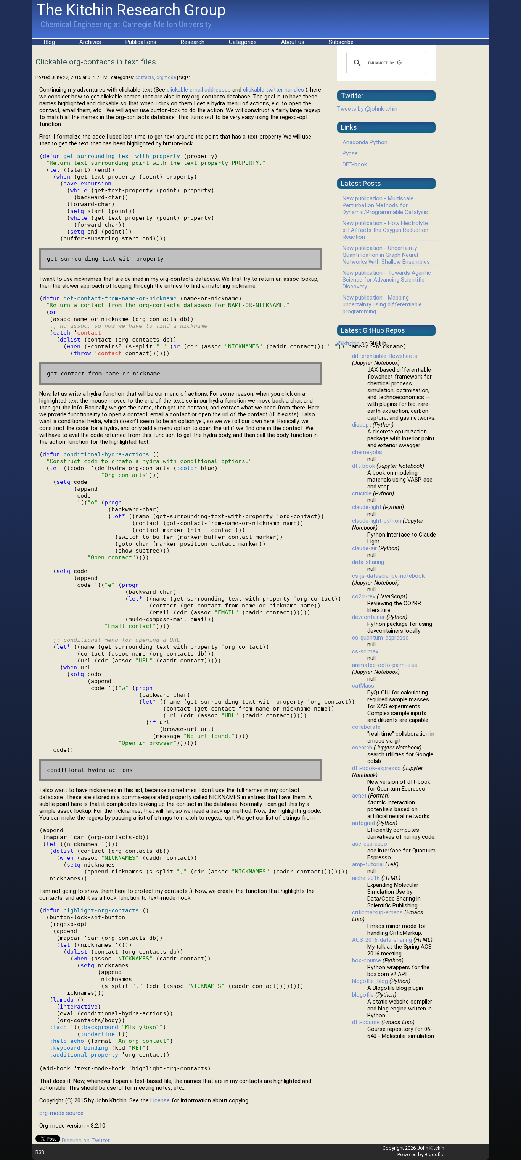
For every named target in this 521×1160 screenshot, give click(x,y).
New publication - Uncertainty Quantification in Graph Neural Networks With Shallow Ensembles (386, 255)
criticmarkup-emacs (377, 912)
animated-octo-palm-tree (384, 665)
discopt (361, 424)
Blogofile (434, 1154)
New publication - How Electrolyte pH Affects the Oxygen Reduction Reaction (385, 230)
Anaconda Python (365, 142)
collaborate (366, 726)
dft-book (363, 465)
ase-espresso (369, 843)
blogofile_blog (370, 981)
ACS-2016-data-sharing (382, 939)
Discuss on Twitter (86, 1140)
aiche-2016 (366, 878)
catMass (363, 685)
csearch (362, 747)
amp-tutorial (368, 864)
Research (192, 42)
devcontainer (368, 617)
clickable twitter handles (273, 89)
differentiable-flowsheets (384, 356)
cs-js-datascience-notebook (388, 575)
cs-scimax (365, 651)
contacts (144, 77)
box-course (366, 960)
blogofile (363, 994)
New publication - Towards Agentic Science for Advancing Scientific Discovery (387, 279)
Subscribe (341, 42)
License (160, 1100)
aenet (359, 795)
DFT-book (355, 164)
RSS (39, 1152)
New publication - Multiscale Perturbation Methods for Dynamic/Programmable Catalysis (385, 205)
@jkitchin (348, 343)
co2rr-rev (363, 596)
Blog (49, 42)
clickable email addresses (199, 89)
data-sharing (368, 562)
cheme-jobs (367, 452)
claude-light (366, 507)
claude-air (364, 548)
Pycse (350, 153)
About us (292, 42)
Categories (243, 42)
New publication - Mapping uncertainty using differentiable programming (382, 304)
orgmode (166, 77)
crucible (361, 493)
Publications (140, 42)
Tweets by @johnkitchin (367, 108)
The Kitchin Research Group (131, 10)
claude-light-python (376, 520)
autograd (363, 823)
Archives (90, 42)
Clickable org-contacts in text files (95, 61)
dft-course (366, 1022)
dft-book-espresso (376, 768)
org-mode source (61, 1113)
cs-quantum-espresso (380, 637)
